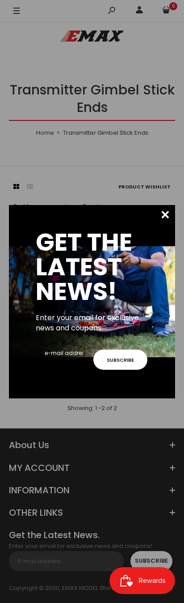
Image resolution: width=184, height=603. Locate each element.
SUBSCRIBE (120, 360)
